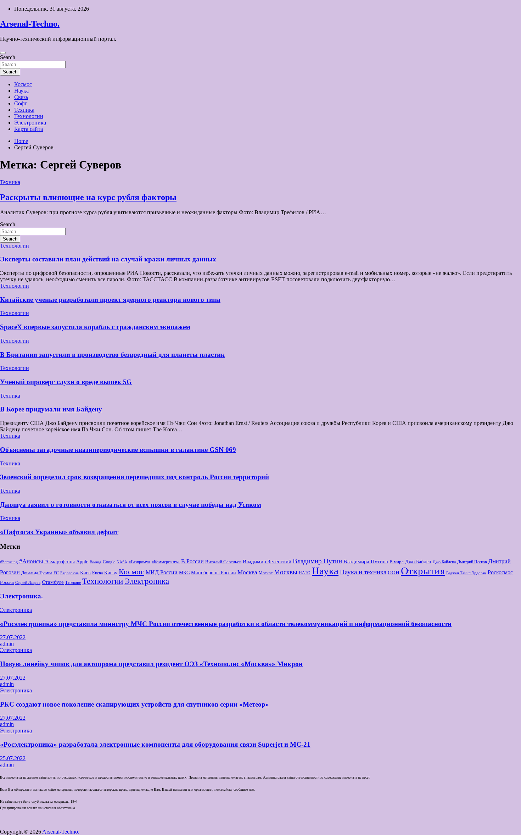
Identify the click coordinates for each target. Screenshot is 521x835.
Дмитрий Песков (472, 561)
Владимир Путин (317, 561)
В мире (397, 561)
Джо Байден (418, 561)
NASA (122, 562)
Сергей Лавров (27, 583)
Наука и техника (363, 572)
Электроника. (21, 596)
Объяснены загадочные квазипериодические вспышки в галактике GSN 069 (118, 449)
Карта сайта (28, 129)
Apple (82, 561)
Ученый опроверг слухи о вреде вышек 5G (66, 382)
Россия (7, 582)
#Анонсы (31, 561)
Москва (247, 572)
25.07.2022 (13, 758)
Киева (97, 572)
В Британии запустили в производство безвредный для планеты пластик (112, 354)
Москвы (285, 572)
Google (109, 561)
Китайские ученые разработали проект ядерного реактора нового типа (110, 299)
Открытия (423, 570)
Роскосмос (500, 572)
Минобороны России (213, 572)
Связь (21, 97)
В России (192, 561)
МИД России (162, 572)
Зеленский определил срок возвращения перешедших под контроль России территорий (134, 477)
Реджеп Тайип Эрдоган (466, 573)
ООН (393, 572)
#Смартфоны (59, 561)
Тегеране (73, 582)
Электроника (30, 123)
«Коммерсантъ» (166, 561)
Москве (266, 572)
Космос (23, 84)
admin (7, 644)
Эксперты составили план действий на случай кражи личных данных (108, 259)
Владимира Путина (365, 561)
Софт (20, 103)
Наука (21, 91)
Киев (85, 572)
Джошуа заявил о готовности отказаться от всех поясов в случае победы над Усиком (130, 504)
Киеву (110, 572)
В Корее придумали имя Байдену (51, 409)
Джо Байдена (444, 561)
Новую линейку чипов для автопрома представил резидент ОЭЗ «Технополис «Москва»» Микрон (151, 664)
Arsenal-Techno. (30, 23)
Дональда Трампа (36, 572)
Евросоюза (69, 573)
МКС (184, 572)
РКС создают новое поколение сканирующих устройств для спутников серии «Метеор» (134, 704)
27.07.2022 (13, 637)
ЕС (56, 572)
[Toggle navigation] (3, 53)
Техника (24, 110)
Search (7, 57)
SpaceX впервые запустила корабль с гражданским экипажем (95, 327)
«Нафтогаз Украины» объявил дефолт (59, 532)
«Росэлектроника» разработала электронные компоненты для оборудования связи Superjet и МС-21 (155, 744)
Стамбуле (53, 582)
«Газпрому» (139, 561)
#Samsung (9, 561)
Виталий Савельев (223, 561)
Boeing (95, 562)
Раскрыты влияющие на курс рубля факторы (88, 197)
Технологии (28, 116)
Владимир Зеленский (267, 561)
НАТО (304, 572)
